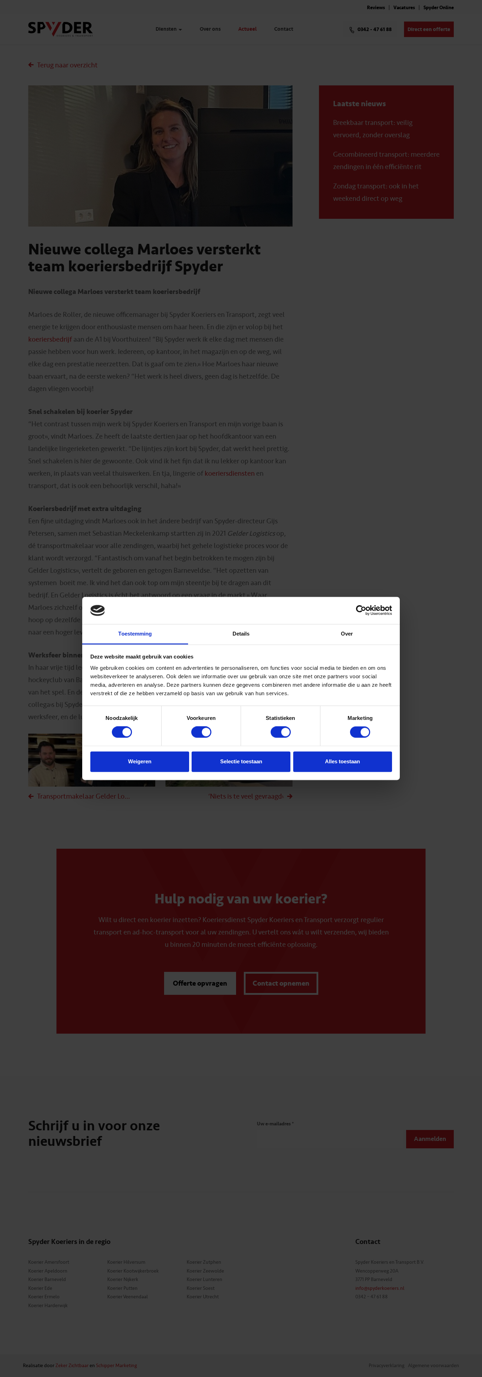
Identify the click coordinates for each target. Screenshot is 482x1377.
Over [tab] (347, 634)
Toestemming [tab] (135, 634)
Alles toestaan (342, 761)
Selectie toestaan (241, 761)
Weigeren (139, 761)
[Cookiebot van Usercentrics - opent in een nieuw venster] (361, 610)
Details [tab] (241, 634)
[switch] (201, 732)
